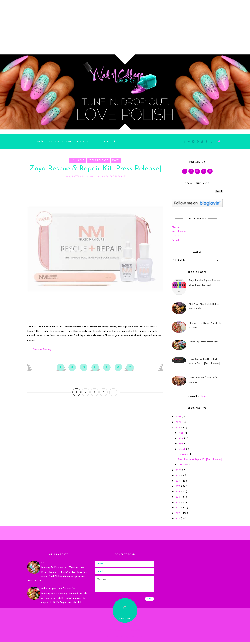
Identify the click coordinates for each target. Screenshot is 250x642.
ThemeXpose (125, 637)
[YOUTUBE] (203, 171)
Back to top (124, 619)
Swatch (175, 240)
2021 (178, 427)
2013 (178, 507)
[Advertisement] (102, 24)
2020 (179, 470)
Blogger (203, 396)
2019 (178, 475)
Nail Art (176, 227)
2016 (178, 491)
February (183, 454)
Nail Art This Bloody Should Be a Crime (205, 325)
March (182, 449)
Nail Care (78, 160)
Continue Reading (42, 349)
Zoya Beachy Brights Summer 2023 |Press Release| (204, 282)
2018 (178, 481)
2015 (178, 497)
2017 (178, 486)
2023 (179, 417)
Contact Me (108, 141)
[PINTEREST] (210, 171)
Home (41, 141)
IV (42, 562)
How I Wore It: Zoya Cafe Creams (203, 379)
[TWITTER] (191, 171)
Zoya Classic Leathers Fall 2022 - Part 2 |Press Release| (204, 361)
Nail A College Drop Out (125, 625)
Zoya (116, 160)
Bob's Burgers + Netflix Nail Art (58, 588)
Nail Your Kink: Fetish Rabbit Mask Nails (204, 306)
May (181, 438)
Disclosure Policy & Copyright (72, 141)
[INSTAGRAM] (197, 171)
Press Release (98, 160)
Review (175, 236)
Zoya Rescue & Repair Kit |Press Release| (95, 168)
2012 (178, 513)
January (182, 465)
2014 (178, 502)
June (181, 433)
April (181, 443)
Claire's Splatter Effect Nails (204, 342)
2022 (179, 422)
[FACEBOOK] (184, 171)
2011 (178, 518)
